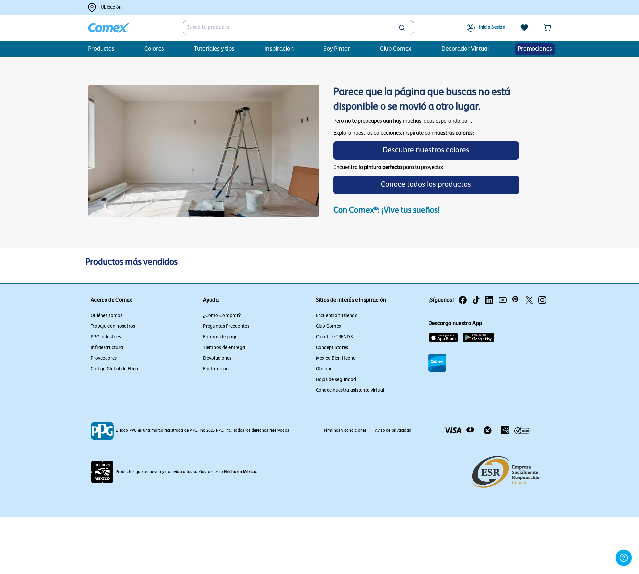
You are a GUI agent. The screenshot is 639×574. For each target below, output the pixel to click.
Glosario (324, 369)
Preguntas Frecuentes (226, 326)
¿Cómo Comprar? (222, 315)
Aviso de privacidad (393, 431)
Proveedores (104, 358)
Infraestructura (107, 347)
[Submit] (403, 27)
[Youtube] (503, 300)
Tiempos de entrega (224, 347)
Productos (101, 49)
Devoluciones (217, 358)
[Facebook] (463, 300)
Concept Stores (332, 347)
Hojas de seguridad (336, 379)
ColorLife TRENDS (334, 337)
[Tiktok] (476, 300)
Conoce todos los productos (426, 185)
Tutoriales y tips (214, 49)
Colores (154, 49)
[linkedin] (489, 300)
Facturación (216, 369)
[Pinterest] (516, 300)
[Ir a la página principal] (109, 27)
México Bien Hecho (336, 358)
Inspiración (279, 49)
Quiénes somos (107, 315)
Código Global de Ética (114, 369)
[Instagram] (542, 300)
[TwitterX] (529, 300)
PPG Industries (106, 337)
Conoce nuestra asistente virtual (350, 390)
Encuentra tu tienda (337, 315)
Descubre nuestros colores (426, 150)
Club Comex (329, 326)
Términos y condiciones (344, 431)
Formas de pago (220, 337)
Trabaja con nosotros (113, 326)
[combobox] (298, 27)
